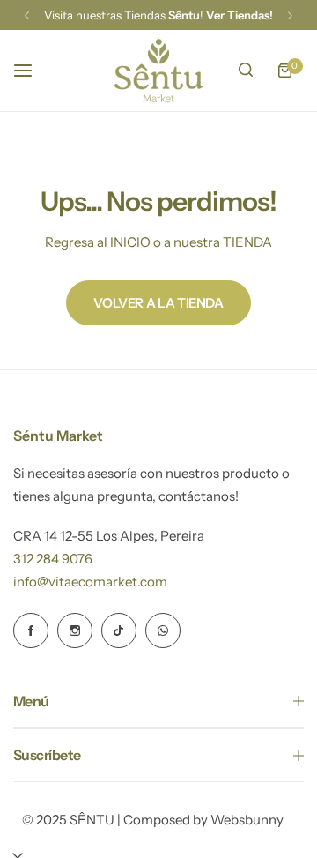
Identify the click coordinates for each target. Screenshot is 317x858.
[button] (27, 15)
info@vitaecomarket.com (90, 581)
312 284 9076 (52, 558)
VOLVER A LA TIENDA (158, 303)
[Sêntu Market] (158, 70)
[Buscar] (245, 70)
